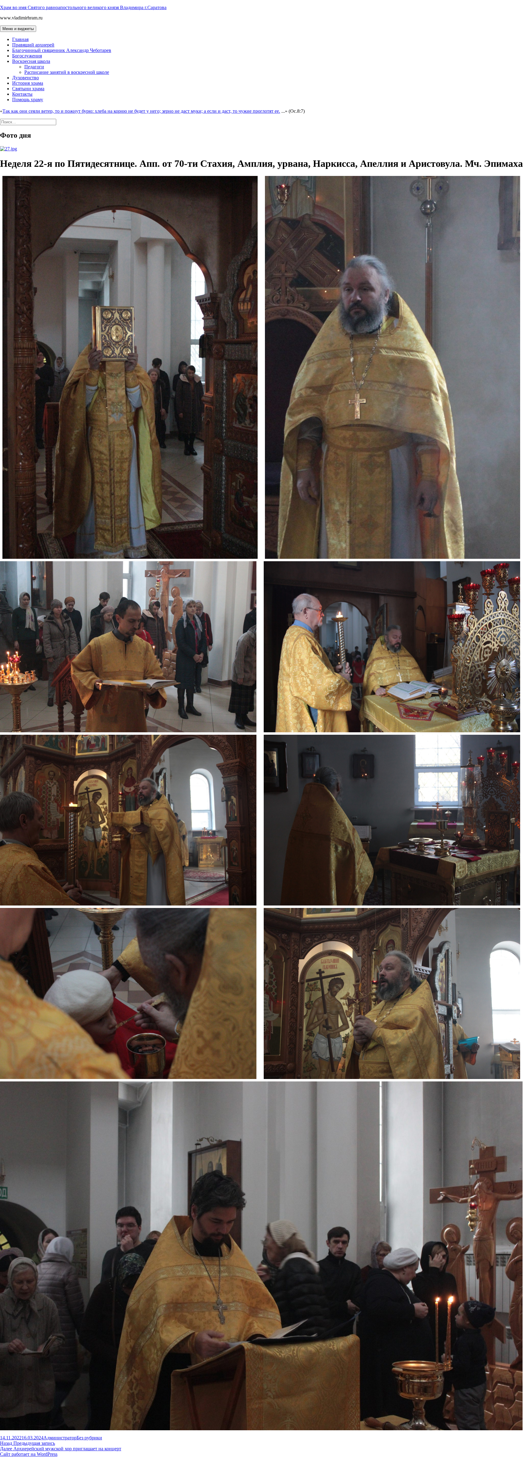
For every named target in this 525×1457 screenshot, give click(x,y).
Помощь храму (27, 99)
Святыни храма (28, 88)
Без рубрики (89, 1437)
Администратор (60, 1437)
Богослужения (27, 55)
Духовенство (25, 77)
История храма (27, 83)
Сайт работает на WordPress (28, 1454)
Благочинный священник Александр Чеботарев (61, 50)
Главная (20, 39)
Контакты (22, 94)
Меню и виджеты (18, 28)
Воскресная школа (31, 61)
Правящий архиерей (33, 44)
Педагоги (34, 66)
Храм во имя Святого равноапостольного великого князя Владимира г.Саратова (83, 7)
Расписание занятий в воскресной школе (66, 72)
